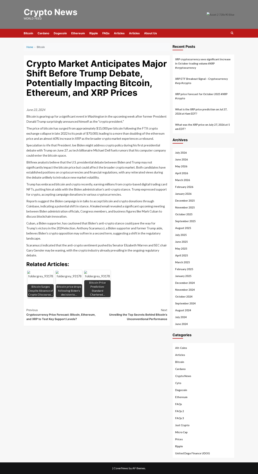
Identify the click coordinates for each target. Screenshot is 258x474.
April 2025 (181, 255)
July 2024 (181, 317)
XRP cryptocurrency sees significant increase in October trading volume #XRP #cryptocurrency (203, 63)
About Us (150, 33)
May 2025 (181, 248)
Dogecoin (60, 33)
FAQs (106, 33)
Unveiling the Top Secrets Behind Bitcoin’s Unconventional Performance (138, 314)
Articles (119, 33)
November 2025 (185, 207)
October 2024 (184, 296)
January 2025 (183, 276)
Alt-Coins (181, 347)
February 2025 (184, 269)
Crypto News (50, 12)
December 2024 (185, 282)
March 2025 (182, 262)
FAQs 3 (179, 418)
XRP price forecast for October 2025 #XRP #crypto (201, 96)
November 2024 (185, 289)
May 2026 (181, 166)
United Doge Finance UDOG (192, 453)
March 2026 (182, 180)
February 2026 (184, 186)
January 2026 (183, 193)
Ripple (93, 33)
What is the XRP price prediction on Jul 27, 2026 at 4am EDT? (201, 111)
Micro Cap (181, 432)
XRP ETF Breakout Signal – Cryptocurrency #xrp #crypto (201, 81)
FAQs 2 (179, 411)
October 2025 (184, 214)
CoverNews (121, 468)
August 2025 (183, 228)
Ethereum (78, 33)
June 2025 (181, 241)
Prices (179, 439)
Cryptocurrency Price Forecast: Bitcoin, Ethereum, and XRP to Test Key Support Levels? (60, 314)
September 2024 (185, 303)
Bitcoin (28, 33)
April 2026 (181, 173)
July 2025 (181, 234)
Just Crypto (182, 425)
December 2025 (185, 200)
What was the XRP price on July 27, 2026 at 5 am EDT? (202, 126)
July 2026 (181, 152)
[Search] (232, 33)
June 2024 (181, 323)
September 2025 (185, 221)
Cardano (43, 33)
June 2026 (181, 159)
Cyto (178, 383)
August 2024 (183, 310)
